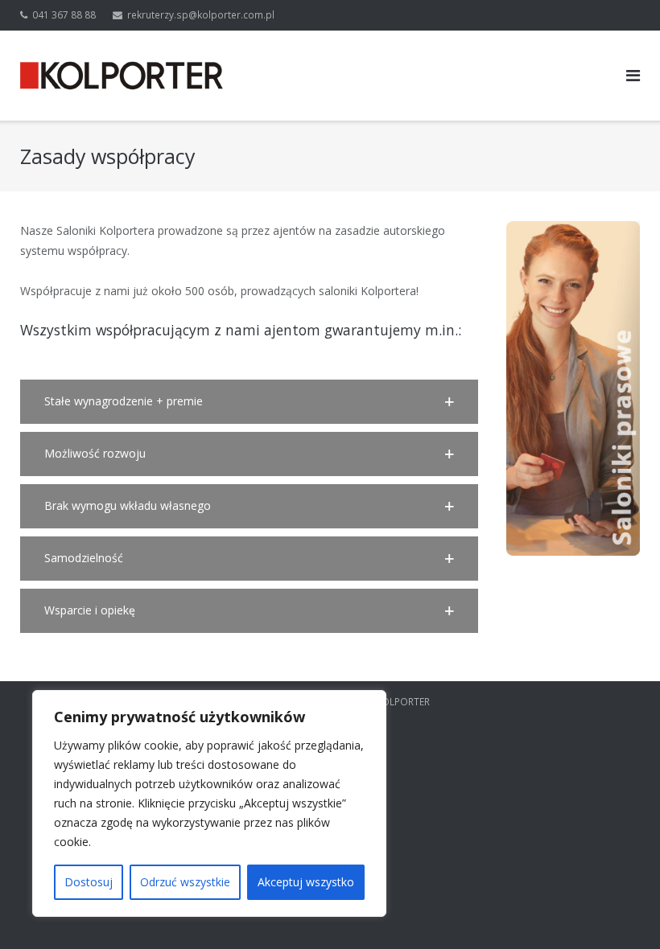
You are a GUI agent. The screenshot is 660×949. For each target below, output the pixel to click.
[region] (209, 803)
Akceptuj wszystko (306, 881)
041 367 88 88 (64, 15)
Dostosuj (88, 881)
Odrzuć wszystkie (185, 881)
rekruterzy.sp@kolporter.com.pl (200, 15)
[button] (249, 402)
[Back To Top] (620, 910)
